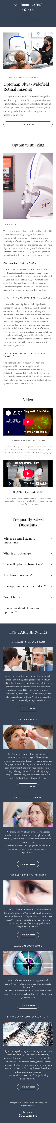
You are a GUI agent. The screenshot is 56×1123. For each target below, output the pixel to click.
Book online (28, 124)
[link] (28, 18)
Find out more (28, 709)
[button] (7, 7)
